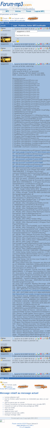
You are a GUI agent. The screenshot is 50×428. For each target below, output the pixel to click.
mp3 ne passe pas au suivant (15, 402)
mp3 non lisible (10, 408)
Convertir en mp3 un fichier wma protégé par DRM (21, 406)
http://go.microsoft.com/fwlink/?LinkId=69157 (27, 155)
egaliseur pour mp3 (11, 411)
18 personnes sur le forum (9, 14)
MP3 (7, 11)
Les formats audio (18, 18)
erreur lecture (9, 409)
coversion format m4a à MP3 (14, 413)
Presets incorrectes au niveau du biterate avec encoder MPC (25, 404)
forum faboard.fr (32, 423)
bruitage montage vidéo (12, 415)
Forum (28, 11)
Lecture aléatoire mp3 (12, 397)
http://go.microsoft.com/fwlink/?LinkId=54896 (27, 159)
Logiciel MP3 (39, 11)
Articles (18, 11)
